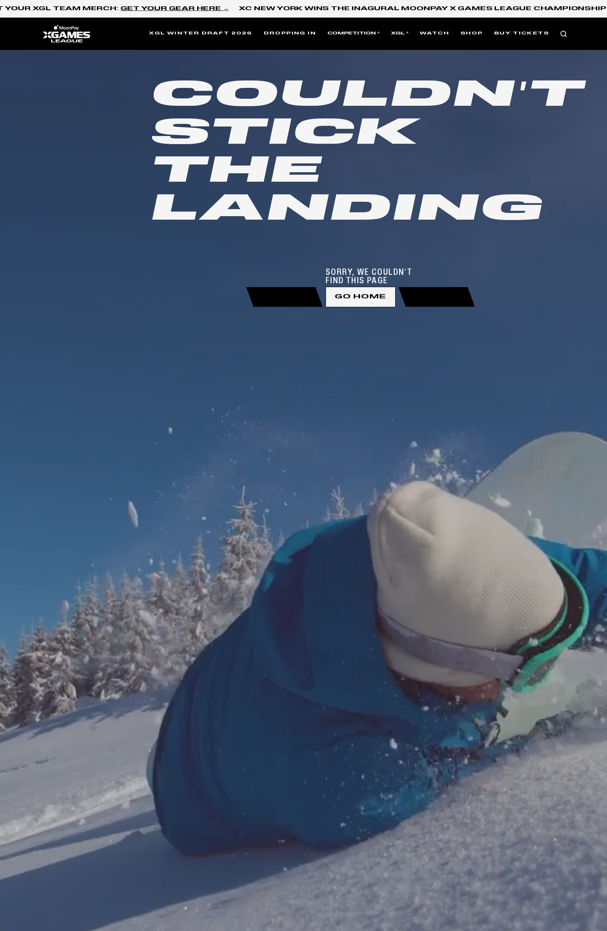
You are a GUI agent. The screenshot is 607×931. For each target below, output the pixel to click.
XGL (398, 33)
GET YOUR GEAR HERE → (174, 9)
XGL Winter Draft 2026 (200, 33)
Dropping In (290, 33)
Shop (472, 33)
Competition (351, 33)
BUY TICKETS (521, 33)
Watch (434, 33)
